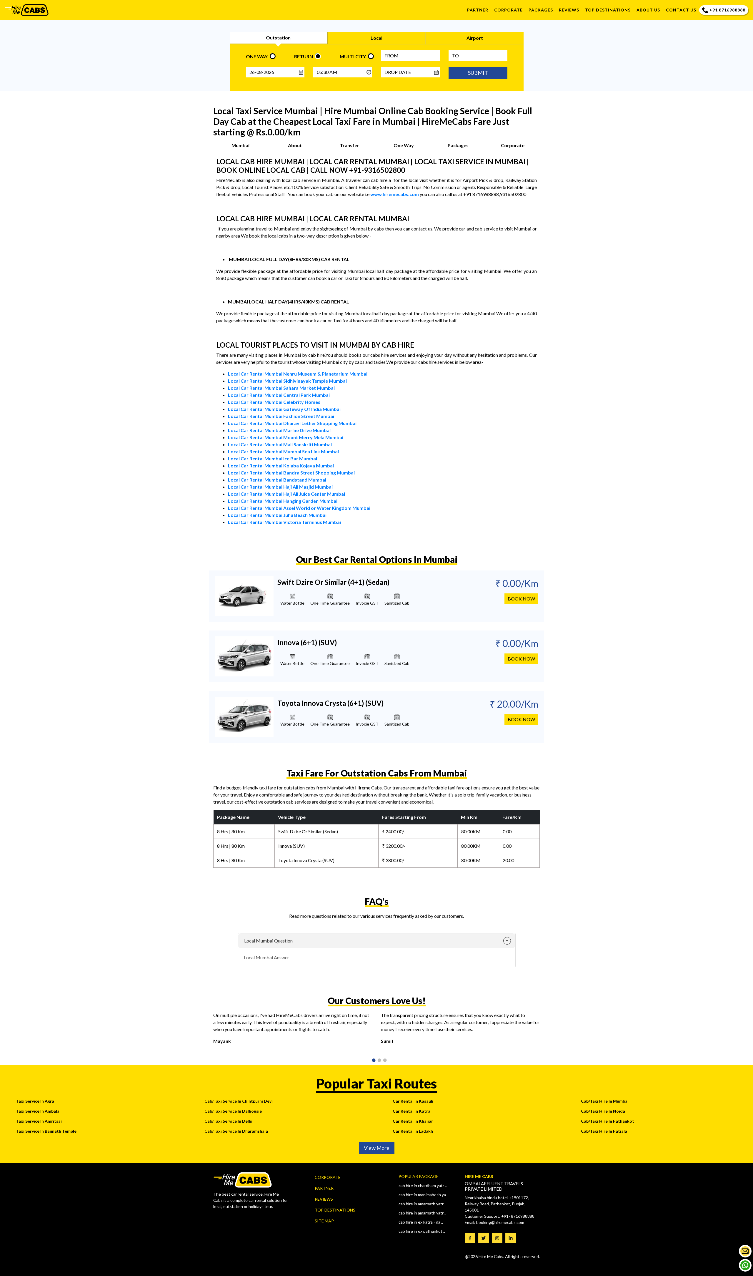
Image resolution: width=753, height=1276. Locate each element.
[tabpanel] (292, 1030)
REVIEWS (569, 9)
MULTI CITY (353, 56)
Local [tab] (376, 38)
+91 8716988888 (727, 9)
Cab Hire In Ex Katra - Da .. (421, 1221)
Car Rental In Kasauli (413, 1101)
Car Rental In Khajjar (413, 1121)
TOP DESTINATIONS (608, 9)
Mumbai (240, 145)
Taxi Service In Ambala (37, 1111)
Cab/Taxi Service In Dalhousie (233, 1111)
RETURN (303, 56)
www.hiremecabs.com (394, 194)
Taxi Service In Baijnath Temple (46, 1131)
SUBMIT (478, 72)
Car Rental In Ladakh (413, 1131)
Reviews (324, 1199)
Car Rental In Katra (411, 1111)
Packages (541, 9)
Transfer (349, 145)
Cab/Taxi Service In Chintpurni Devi (238, 1101)
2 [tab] (377, 1061)
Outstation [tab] (278, 37)
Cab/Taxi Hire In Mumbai (605, 1101)
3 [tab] (383, 1061)
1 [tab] (372, 1061)
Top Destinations (335, 1209)
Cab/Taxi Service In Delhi (228, 1121)
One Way (404, 145)
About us (648, 9)
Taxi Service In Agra (35, 1101)
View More (376, 1148)
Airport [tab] (475, 38)
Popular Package (419, 1176)
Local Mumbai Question (268, 940)
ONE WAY (257, 56)
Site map (324, 1220)
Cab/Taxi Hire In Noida (603, 1111)
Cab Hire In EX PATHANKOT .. (422, 1231)
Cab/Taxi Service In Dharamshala (236, 1131)
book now (521, 598)
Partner (477, 9)
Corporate (508, 9)
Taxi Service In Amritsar (39, 1121)
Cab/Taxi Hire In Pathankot (607, 1121)
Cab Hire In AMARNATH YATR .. (422, 1203)
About (295, 145)
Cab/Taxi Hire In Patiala (604, 1131)
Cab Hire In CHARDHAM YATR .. (423, 1185)
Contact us (681, 9)
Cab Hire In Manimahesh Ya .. (424, 1194)
